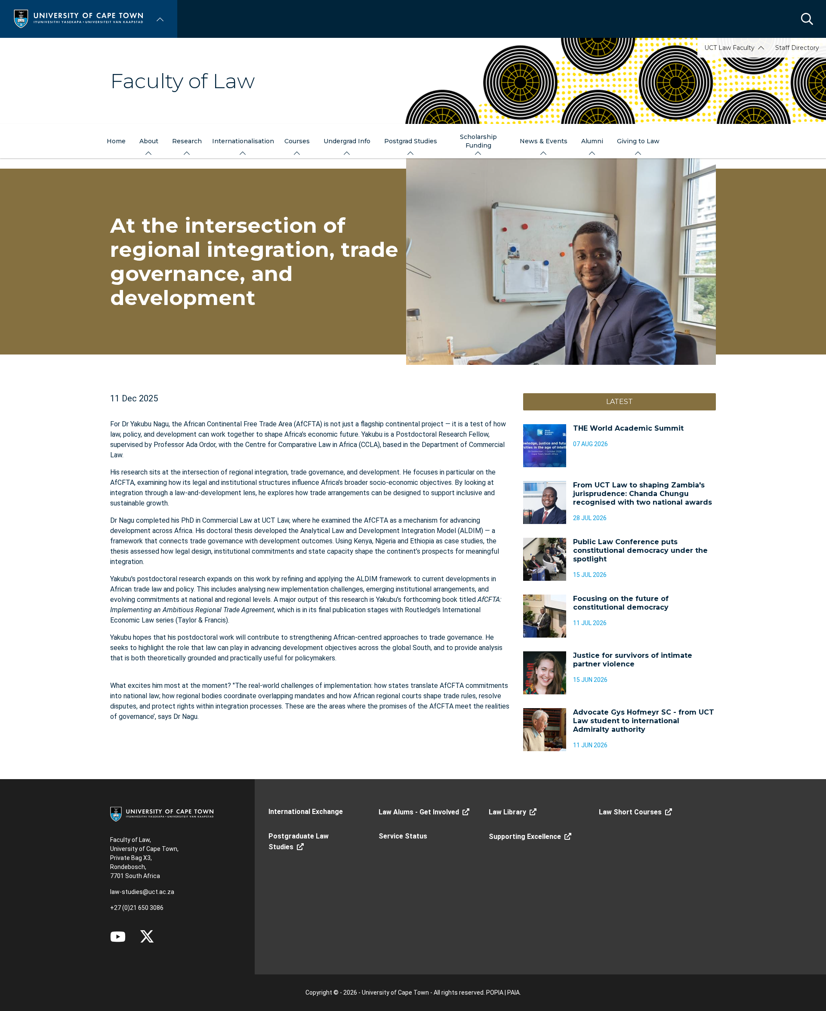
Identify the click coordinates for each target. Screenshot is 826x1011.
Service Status (403, 836)
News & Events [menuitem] (543, 141)
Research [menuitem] (187, 141)
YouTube (118, 936)
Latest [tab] (619, 402)
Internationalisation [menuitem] (243, 141)
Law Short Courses (630, 812)
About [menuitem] (148, 141)
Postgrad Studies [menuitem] (410, 141)
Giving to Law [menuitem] (638, 141)
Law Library (507, 812)
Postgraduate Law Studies (298, 841)
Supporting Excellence (525, 836)
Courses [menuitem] (297, 141)
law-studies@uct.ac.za (142, 891)
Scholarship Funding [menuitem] (478, 141)
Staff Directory (797, 48)
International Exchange (305, 812)
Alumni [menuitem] (592, 141)
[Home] (78, 18)
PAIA (513, 992)
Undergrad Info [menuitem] (347, 141)
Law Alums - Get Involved (419, 812)
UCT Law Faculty (729, 48)
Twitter (146, 936)
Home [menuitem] (116, 141)
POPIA (494, 992)
